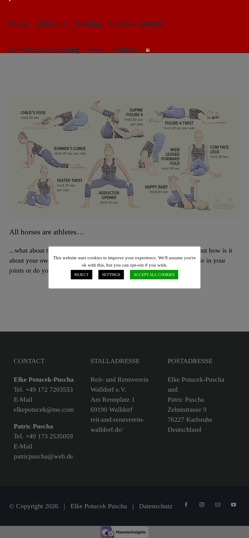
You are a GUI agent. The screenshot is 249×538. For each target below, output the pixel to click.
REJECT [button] (81, 274)
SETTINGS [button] (111, 274)
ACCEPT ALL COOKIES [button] (154, 274)
